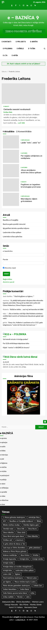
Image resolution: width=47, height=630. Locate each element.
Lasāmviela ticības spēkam (12, 232)
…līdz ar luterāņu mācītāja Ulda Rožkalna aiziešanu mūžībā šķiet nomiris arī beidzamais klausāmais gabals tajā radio (23, 316)
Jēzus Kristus (24, 555)
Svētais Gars (38, 585)
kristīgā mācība (37, 559)
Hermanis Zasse (30, 607)
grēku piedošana (34, 548)
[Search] (44, 48)
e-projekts (21, 42)
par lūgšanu (7, 582)
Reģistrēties (7, 279)
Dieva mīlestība (8, 532)
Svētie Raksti (24, 589)
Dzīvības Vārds (7, 112)
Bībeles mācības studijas (11, 525)
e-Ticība (31, 48)
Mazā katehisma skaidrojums (13, 578)
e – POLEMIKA (18, 334)
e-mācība (3, 467)
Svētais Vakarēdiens (10, 589)
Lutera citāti (7, 574)
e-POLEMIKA (7, 48)
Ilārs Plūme (24, 605)
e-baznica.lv (19, 540)
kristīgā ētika (7, 570)
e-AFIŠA (15, 55)
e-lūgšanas (3, 463)
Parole (5, 259)
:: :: (20, 620)
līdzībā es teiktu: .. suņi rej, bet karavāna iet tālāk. (27, 309)
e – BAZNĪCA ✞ (24, 17)
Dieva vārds (21, 532)
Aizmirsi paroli (8, 282)
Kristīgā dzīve (24, 559)
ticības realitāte (8, 597)
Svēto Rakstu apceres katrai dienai (15, 593)
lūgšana (17, 574)
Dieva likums (32, 529)
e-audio (2, 446)
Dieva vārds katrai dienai (23, 356)
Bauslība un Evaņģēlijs (10, 220)
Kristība (35, 555)
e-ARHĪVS (34, 42)
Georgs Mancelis (11, 605)
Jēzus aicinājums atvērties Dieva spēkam (11, 170)
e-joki (2, 459)
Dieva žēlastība (32, 536)
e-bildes (2, 451)
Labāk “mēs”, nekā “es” (11, 142)
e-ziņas (2, 504)
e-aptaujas (3, 442)
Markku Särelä (35, 605)
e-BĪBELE (20, 48)
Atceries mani (10, 268)
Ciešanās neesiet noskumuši (23, 93)
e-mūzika (3, 471)
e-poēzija (3, 480)
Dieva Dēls (20, 529)
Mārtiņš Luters (32, 578)
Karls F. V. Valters (16, 607)
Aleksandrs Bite (8, 602)
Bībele (39, 521)
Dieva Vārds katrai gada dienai (13, 536)
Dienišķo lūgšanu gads (31, 525)
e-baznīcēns (8, 251)
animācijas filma (34, 517)
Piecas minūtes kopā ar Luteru (25, 582)
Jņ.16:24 (6, 362)
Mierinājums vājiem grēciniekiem (11, 199)
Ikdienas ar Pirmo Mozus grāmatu (14, 551)
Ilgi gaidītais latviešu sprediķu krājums (16, 228)
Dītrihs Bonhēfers (23, 602)
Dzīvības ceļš (7, 540)
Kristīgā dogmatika (9, 559)
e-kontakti (6, 42)
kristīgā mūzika (8, 563)
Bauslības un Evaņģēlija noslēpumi (21, 521)
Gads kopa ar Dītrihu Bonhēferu (14, 548)
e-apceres (24, 153)
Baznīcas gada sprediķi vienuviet (14, 224)
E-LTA (5, 55)
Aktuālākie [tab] (9, 131)
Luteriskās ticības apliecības (12, 237)
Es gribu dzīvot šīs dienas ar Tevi (14, 544)
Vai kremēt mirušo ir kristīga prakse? (15, 339)
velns (28, 597)
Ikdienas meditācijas (10, 555)
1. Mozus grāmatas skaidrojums (14, 517)
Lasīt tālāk (21, 123)
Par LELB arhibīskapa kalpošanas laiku (16, 343)
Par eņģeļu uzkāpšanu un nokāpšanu (11, 156)
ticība (32, 593)
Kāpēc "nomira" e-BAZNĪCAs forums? (16, 348)
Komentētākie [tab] (24, 131)
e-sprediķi (3, 492)
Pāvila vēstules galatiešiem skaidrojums (16, 585)
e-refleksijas (25, 140)
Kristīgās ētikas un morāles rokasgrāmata (17, 567)
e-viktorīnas (4, 500)
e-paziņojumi (4, 475)
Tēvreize (20, 597)
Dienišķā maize (8, 529)
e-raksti (6, 106)
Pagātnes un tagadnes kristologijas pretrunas (11, 185)
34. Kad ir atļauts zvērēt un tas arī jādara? (23, 64)
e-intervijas (4, 455)
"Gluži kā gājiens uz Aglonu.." (24, 296)
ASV (4, 521)
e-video (2, 496)
